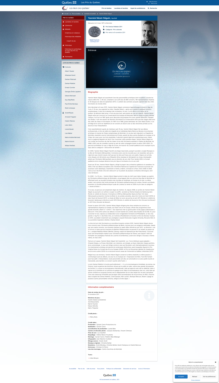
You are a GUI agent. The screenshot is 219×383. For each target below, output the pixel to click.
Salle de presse (91, 368)
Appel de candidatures (137, 8)
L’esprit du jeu (71, 41)
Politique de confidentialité (113, 368)
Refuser (194, 376)
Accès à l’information (144, 368)
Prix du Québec (107, 8)
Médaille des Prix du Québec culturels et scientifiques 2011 (94, 40)
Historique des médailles (73, 36)
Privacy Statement (195, 380)
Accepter (181, 376)
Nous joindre (100, 368)
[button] (215, 362)
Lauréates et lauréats (121, 8)
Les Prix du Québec (90, 2)
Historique (68, 45)
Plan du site (81, 368)
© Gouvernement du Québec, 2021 (109, 379)
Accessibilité (72, 368)
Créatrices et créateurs (72, 33)
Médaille (67, 29)
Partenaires (68, 56)
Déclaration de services (129, 368)
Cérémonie (68, 25)
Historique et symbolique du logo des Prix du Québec (73, 50)
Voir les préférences (209, 376)
